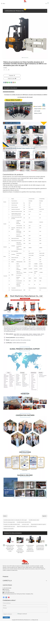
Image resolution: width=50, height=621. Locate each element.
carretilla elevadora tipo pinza (9, 526)
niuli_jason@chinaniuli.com (9, 592)
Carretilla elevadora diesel (34, 519)
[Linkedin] (6, 597)
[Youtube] (9, 597)
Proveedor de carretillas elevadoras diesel (12, 524)
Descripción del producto (10, 88)
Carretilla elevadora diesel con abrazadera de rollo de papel (15, 519)
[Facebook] (4, 597)
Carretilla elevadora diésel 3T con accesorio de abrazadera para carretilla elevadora (20, 548)
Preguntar (11, 75)
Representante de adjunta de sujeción (38, 524)
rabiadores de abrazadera (9, 528)
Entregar (6, 617)
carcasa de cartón (25, 524)
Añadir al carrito (11, 78)
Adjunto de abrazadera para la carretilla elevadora (26, 526)
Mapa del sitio (35, 619)
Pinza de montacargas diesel (9, 522)
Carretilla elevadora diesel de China (24, 522)
